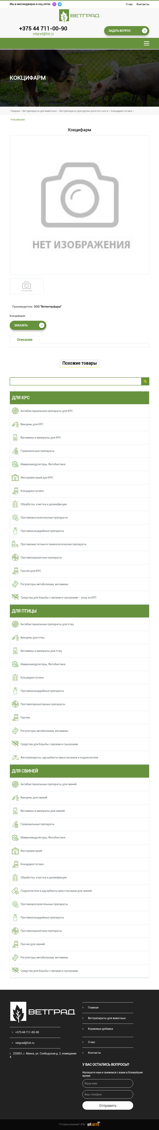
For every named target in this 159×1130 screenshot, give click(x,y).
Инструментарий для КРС (37, 477)
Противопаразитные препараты (41, 557)
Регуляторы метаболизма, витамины (44, 584)
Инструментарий (31, 850)
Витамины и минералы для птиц (41, 650)
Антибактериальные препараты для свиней (49, 784)
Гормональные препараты (37, 450)
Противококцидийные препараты (42, 530)
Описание (24, 340)
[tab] (27, 286)
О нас (129, 4)
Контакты (143, 4)
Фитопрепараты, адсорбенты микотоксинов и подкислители (59, 757)
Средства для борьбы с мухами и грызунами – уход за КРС (59, 597)
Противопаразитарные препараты (43, 704)
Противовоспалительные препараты (44, 517)
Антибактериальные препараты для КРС (47, 410)
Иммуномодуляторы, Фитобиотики (43, 464)
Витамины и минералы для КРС (41, 437)
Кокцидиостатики (121, 111)
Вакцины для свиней (34, 797)
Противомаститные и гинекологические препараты (53, 544)
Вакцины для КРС (32, 424)
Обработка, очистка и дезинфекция (44, 504)
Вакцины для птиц (32, 637)
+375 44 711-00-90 (43, 28)
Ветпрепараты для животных (39, 111)
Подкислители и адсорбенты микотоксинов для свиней (56, 890)
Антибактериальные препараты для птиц (47, 624)
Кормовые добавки (100, 1028)
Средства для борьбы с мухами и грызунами (49, 744)
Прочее (25, 717)
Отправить (108, 1106)
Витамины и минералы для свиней (43, 810)
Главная (15, 111)
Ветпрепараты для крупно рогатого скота (84, 111)
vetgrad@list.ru (43, 34)
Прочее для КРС (31, 570)
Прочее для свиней (33, 944)
